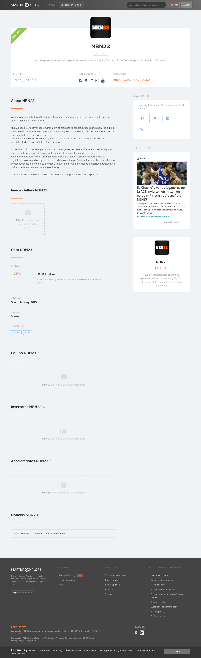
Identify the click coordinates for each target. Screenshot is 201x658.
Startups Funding (70, 575)
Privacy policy (157, 611)
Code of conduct (158, 602)
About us (108, 589)
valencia (16, 332)
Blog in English (111, 580)
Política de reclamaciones (163, 589)
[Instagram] (97, 80)
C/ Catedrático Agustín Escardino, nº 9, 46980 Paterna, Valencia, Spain (69, 281)
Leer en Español (24, 592)
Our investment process (162, 580)
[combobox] (146, 5)
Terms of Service (158, 585)
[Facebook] (80, 80)
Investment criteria (159, 575)
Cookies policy (157, 616)
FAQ (61, 585)
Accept (177, 651)
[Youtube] (103, 80)
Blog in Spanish (112, 585)
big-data (30, 79)
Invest (52, 4)
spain (27, 332)
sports (18, 79)
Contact (108, 594)
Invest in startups (67, 580)
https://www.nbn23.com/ (131, 80)
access (186, 5)
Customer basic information (163, 607)
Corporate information (115, 575)
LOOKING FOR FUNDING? (71, 5)
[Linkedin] (91, 80)
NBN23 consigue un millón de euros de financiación (39, 533)
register (173, 5)
